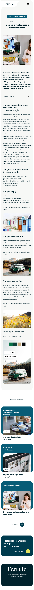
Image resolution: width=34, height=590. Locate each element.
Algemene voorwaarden (17, 576)
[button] (29, 96)
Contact (9, 574)
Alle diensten (15, 574)
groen (9, 186)
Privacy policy (23, 574)
